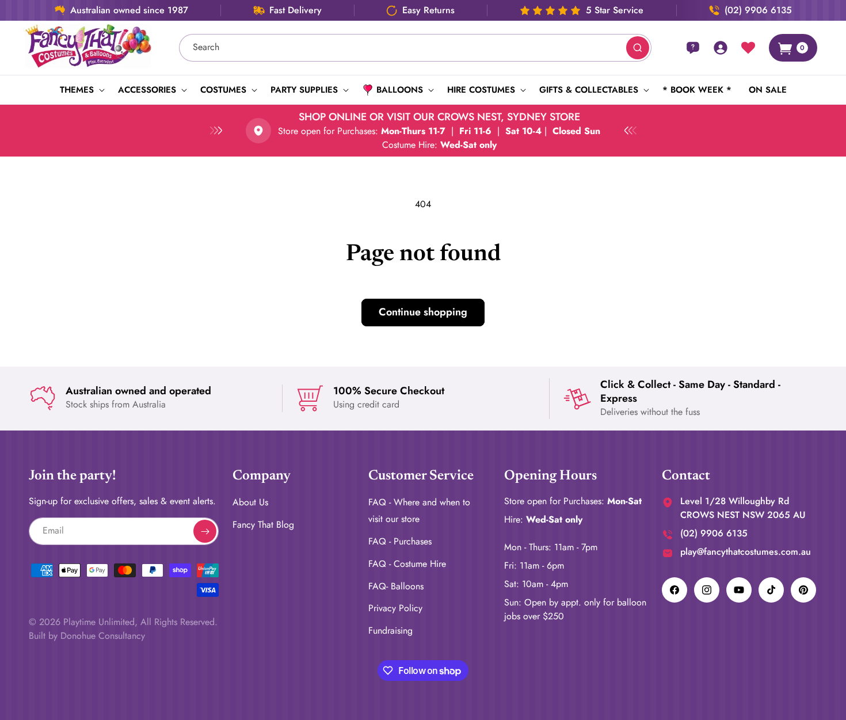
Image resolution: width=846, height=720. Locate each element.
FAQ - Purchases (400, 541)
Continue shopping (423, 311)
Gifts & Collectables (588, 90)
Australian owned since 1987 (129, 10)
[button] (80, 89)
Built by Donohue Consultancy (87, 635)
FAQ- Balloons (396, 585)
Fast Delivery (295, 10)
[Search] (637, 47)
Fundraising (390, 630)
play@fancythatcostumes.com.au (745, 551)
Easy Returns (428, 10)
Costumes (223, 90)
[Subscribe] (204, 531)
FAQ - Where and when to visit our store (419, 510)
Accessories (147, 90)
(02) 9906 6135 (758, 10)
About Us (250, 502)
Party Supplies (304, 90)
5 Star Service (614, 10)
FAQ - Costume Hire (407, 563)
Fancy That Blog (263, 524)
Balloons (399, 90)
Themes (77, 90)
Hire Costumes (481, 90)
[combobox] (415, 48)
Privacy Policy (395, 608)
